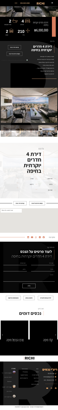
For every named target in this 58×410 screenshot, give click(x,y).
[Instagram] (51, 388)
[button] (56, 105)
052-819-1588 (25, 3)
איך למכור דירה (8, 397)
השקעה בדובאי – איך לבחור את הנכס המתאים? (7, 377)
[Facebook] (55, 388)
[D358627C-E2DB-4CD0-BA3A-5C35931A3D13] (29, 105)
